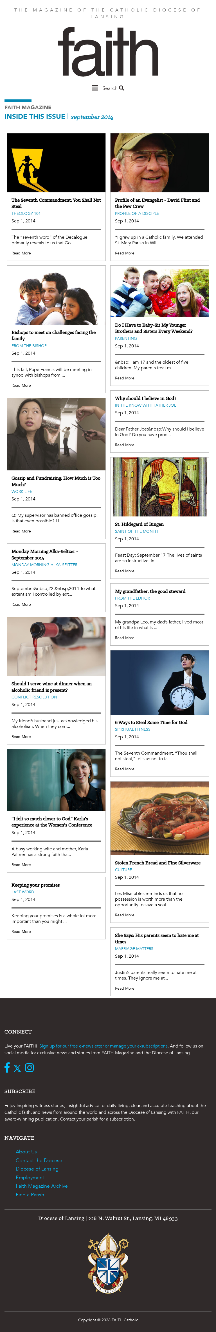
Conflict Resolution (34, 697)
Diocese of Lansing (37, 1168)
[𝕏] (18, 1068)
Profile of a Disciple (137, 213)
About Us (26, 1151)
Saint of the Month (136, 531)
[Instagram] (31, 1068)
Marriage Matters (134, 948)
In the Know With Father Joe (145, 405)
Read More (21, 253)
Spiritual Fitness (132, 729)
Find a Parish (30, 1194)
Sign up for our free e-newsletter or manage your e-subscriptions (103, 1046)
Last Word (23, 892)
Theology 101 (26, 213)
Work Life (22, 491)
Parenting (126, 338)
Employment (30, 1177)
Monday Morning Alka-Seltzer (44, 565)
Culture (123, 870)
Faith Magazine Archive (42, 1186)
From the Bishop (29, 346)
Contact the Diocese (39, 1160)
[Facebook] (8, 1068)
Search (110, 88)
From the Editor (132, 598)
